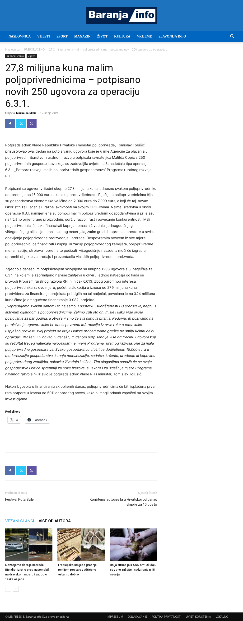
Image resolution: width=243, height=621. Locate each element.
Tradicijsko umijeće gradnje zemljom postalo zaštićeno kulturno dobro (77, 569)
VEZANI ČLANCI (19, 520)
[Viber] (32, 123)
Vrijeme (144, 36)
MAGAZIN (82, 36)
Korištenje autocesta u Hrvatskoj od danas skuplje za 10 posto (123, 502)
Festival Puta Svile (19, 499)
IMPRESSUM (115, 617)
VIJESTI (43, 36)
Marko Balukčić (26, 113)
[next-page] (16, 589)
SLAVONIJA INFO (172, 36)
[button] (232, 37)
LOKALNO (221, 617)
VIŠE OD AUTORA (55, 520)
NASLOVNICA (20, 36)
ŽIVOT (102, 36)
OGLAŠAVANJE (137, 617)
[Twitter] (21, 123)
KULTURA (122, 36)
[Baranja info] (121, 15)
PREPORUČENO (34, 49)
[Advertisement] (81, 436)
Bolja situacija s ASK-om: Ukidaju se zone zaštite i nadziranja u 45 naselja (133, 569)
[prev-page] (8, 589)
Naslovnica (12, 49)
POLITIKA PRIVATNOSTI (166, 617)
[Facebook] (10, 123)
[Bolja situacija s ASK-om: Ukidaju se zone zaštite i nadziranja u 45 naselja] (133, 544)
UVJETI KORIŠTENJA (198, 617)
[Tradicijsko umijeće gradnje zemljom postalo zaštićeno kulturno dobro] (81, 544)
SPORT (62, 36)
